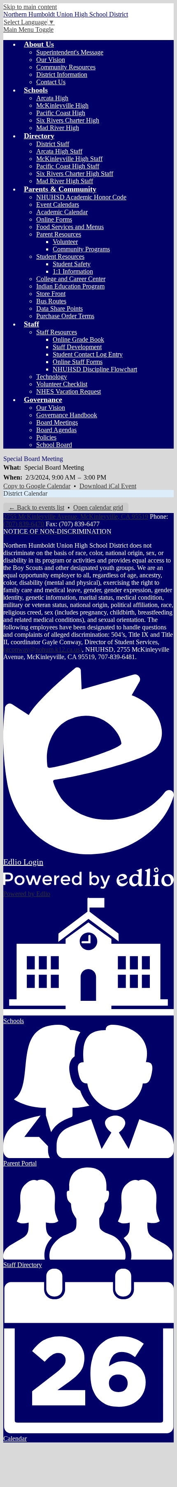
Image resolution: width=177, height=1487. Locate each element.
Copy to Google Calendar (36, 485)
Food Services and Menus (70, 226)
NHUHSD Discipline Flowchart (95, 369)
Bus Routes (51, 301)
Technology (51, 376)
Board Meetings (57, 422)
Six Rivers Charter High (67, 120)
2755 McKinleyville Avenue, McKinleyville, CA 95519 (75, 516)
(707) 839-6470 (23, 523)
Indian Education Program (70, 286)
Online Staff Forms (77, 361)
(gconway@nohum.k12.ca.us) (42, 649)
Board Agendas (56, 429)
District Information (61, 74)
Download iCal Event (107, 485)
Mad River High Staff (64, 180)
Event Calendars (57, 204)
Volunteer (65, 241)
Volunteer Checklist (61, 384)
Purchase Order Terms (65, 315)
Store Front (50, 293)
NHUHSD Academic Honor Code (81, 197)
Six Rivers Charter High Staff (74, 173)
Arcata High (52, 98)
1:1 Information (73, 271)
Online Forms (54, 219)
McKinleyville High (62, 105)
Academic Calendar (62, 211)
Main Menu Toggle (28, 29)
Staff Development (77, 346)
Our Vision (50, 59)
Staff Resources (56, 332)
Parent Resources (58, 234)
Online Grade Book (78, 339)
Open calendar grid (98, 507)
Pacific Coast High (60, 112)
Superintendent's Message (69, 52)
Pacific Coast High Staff (67, 166)
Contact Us (50, 81)
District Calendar (25, 493)
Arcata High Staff (59, 151)
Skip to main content (30, 6)
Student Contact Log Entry (88, 354)
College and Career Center (70, 278)
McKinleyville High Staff (69, 158)
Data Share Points (59, 308)
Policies (46, 437)
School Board (54, 444)
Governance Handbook (66, 414)
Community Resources (65, 67)
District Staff (52, 143)
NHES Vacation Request (68, 391)
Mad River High (57, 127)
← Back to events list (36, 507)
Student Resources (60, 256)
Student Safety (72, 263)
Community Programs (81, 249)
